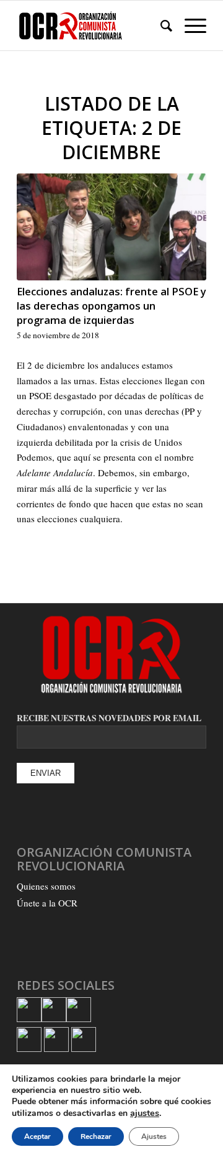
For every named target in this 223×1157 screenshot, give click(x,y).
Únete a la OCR (47, 903)
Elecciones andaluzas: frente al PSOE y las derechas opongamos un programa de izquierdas (111, 305)
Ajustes (154, 1136)
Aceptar (37, 1136)
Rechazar (96, 1136)
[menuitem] (160, 25)
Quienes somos (46, 886)
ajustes (144, 1112)
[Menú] (189, 25)
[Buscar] (160, 25)
